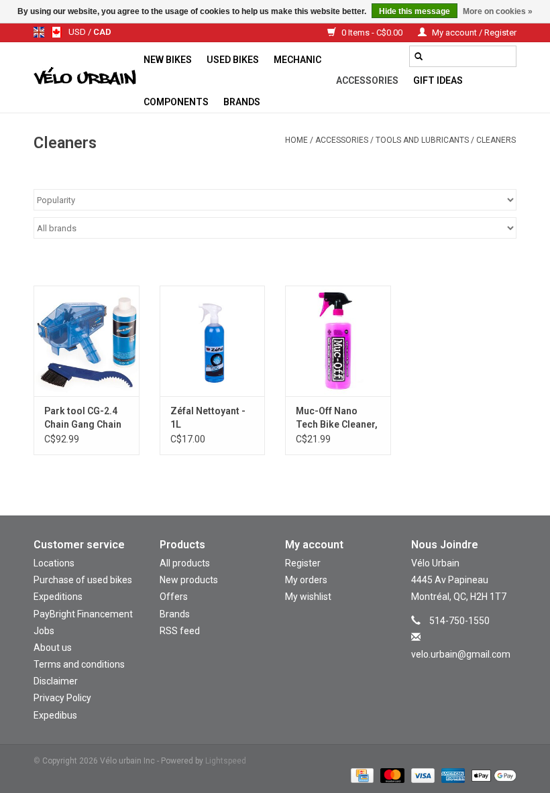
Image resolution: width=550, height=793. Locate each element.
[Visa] (421, 775)
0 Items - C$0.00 (371, 32)
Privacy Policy (62, 697)
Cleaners (496, 140)
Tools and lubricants (422, 140)
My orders (306, 579)
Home (296, 140)
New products (189, 579)
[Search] (418, 56)
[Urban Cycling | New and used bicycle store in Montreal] (85, 78)
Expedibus (55, 715)
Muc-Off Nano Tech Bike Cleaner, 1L (337, 418)
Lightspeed (225, 761)
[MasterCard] (391, 775)
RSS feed (180, 630)
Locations (54, 563)
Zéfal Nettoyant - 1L (207, 418)
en (39, 32)
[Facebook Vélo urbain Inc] (475, 673)
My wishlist (308, 596)
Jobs (44, 630)
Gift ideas (438, 80)
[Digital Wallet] (491, 775)
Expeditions (58, 596)
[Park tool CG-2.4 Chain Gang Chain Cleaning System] (87, 341)
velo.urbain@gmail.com (460, 654)
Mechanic (297, 59)
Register (303, 563)
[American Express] (452, 775)
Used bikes (233, 59)
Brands (241, 102)
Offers (174, 596)
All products (185, 563)
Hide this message (414, 11)
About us (53, 647)
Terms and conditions (79, 664)
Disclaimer (56, 681)
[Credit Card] (361, 775)
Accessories (367, 80)
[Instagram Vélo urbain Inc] (452, 673)
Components (176, 102)
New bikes (168, 59)
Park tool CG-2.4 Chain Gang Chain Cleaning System (82, 418)
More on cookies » (498, 11)
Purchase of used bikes (83, 579)
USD (78, 32)
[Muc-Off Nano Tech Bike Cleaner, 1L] (338, 341)
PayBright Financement (83, 614)
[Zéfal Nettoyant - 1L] (213, 341)
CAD (102, 32)
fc (56, 32)
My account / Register (473, 32)
